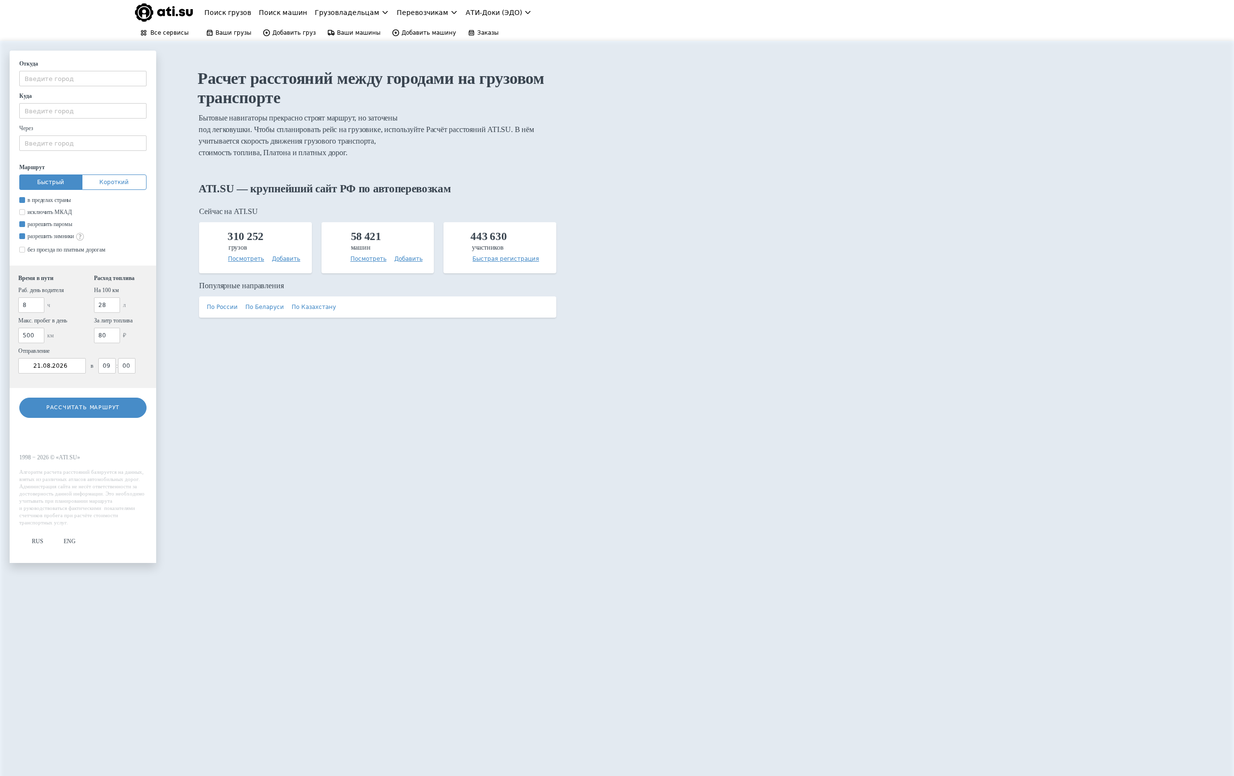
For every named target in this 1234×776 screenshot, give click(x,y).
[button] (31, 541)
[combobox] (83, 78)
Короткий (114, 182)
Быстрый (50, 182)
